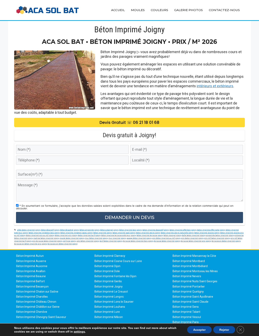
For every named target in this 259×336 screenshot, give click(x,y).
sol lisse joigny (69, 241)
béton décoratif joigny (50, 230)
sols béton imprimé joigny (87, 241)
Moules (138, 10)
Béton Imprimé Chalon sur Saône (37, 291)
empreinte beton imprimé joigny (220, 235)
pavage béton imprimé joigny (139, 238)
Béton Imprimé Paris (186, 322)
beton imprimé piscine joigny (207, 233)
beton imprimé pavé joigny (124, 233)
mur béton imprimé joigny (96, 238)
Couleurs (159, 10)
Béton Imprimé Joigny (108, 286)
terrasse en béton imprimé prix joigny (30, 244)
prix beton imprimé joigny (192, 238)
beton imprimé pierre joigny (148, 233)
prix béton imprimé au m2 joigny (166, 238)
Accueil (118, 10)
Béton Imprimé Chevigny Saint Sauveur (41, 317)
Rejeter (224, 329)
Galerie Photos (188, 10)
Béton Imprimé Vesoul (187, 317)
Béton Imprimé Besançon (32, 286)
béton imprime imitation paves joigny (76, 233)
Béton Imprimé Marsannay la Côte (194, 255)
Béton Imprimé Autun (30, 255)
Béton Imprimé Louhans (109, 306)
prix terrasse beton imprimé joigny (47, 241)
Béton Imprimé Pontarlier (189, 286)
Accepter (199, 329)
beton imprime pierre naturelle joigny (177, 233)
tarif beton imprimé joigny (111, 241)
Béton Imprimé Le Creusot (111, 291)
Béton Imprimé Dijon (107, 266)
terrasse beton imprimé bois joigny (138, 241)
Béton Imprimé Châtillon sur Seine (37, 306)
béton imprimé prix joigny (66, 235)
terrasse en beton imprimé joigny (226, 241)
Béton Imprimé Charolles (32, 296)
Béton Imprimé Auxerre (31, 261)
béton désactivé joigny (69, 230)
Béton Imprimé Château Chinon (36, 301)
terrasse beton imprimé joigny (167, 241)
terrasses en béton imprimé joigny (62, 244)
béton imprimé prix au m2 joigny (40, 235)
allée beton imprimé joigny (28, 230)
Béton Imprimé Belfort (30, 281)
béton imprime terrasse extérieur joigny (118, 235)
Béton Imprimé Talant (186, 311)
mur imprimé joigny (117, 238)
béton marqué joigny (172, 235)
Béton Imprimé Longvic (109, 296)
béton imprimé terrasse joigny (150, 235)
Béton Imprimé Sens (186, 306)
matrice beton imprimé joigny (46, 238)
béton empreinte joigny (90, 230)
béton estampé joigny (109, 230)
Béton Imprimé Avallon (30, 271)
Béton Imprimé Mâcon (108, 317)
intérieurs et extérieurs (215, 86)
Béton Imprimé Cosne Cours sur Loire (118, 261)
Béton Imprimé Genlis (108, 281)
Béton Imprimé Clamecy (109, 255)
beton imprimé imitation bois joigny (44, 233)
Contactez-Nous (224, 10)
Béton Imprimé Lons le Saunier (114, 301)
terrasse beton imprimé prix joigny (196, 241)
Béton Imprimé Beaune (31, 276)
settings (79, 331)
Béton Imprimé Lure (107, 311)
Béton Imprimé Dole (107, 271)
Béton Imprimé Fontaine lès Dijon (115, 276)
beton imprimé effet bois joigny (183, 230)
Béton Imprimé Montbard (189, 261)
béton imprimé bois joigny (130, 230)
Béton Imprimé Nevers (187, 276)
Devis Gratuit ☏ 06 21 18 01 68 (129, 122)
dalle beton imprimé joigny (193, 235)
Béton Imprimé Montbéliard (190, 266)
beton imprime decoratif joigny (155, 230)
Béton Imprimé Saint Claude (190, 301)
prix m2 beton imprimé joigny (217, 238)
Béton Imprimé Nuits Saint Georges (195, 281)
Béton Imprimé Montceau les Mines (195, 271)
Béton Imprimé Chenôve (31, 311)
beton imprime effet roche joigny (211, 230)
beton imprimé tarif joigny (89, 235)
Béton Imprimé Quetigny (188, 291)
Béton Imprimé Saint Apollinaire (193, 296)
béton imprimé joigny (102, 233)
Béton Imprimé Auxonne (31, 266)
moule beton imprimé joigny (72, 238)
